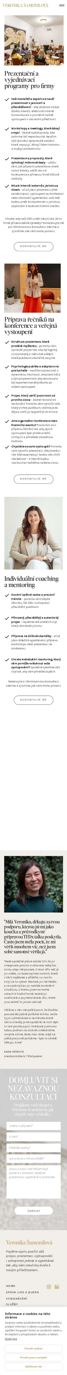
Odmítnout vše (33, 1366)
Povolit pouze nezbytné (33, 1357)
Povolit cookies (33, 1348)
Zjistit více (11, 1339)
